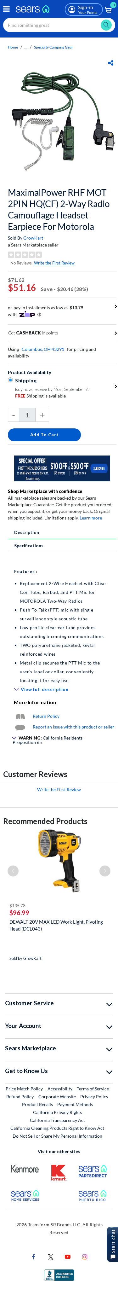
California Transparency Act (57, 1120)
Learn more (91, 517)
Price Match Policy (24, 1088)
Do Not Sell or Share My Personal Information (57, 1136)
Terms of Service (93, 1088)
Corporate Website (57, 1096)
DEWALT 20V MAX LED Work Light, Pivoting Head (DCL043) (56, 925)
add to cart (44, 434)
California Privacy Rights (57, 1112)
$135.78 (17, 905)
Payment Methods (75, 1104)
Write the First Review (54, 262)
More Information (35, 702)
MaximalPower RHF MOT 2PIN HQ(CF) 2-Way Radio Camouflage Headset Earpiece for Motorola (59, 209)
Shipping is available (40, 395)
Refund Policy (20, 1096)
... (26, 47)
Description (26, 532)
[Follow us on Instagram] (84, 1256)
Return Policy (46, 716)
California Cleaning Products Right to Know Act (57, 1128)
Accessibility (60, 1088)
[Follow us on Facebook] (33, 1256)
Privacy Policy (94, 1096)
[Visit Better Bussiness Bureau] (59, 1274)
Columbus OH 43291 (43, 349)
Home (13, 47)
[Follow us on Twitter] (50, 1256)
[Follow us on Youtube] (67, 1256)
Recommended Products (45, 821)
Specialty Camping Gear (53, 47)
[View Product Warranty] (20, 716)
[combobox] (59, 25)
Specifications (28, 545)
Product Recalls (37, 1104)
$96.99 (19, 912)
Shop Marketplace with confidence (45, 491)
